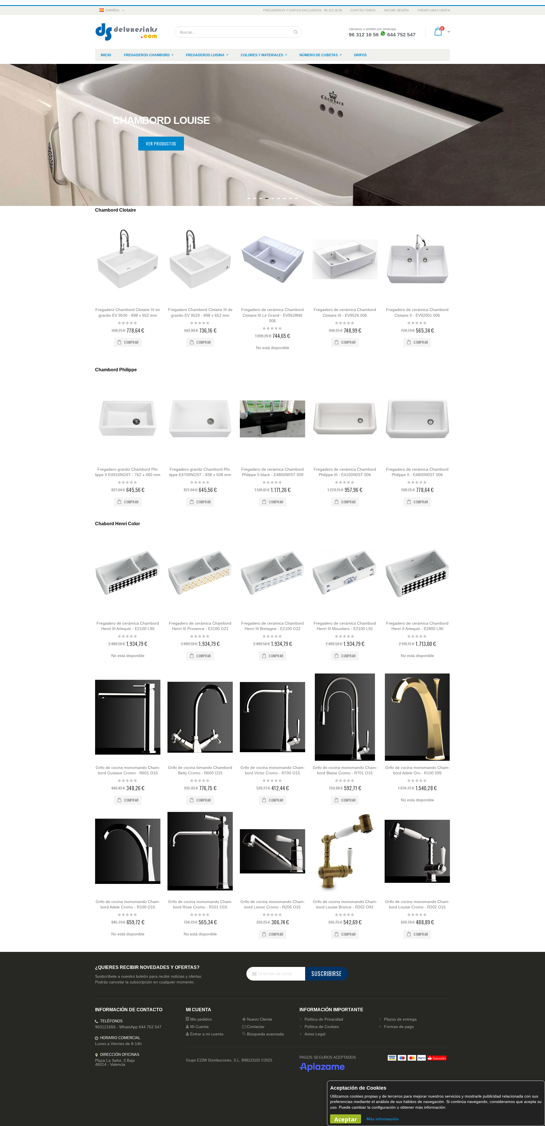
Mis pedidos (201, 1019)
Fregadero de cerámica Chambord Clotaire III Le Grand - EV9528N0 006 (272, 315)
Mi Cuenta (199, 1026)
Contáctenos (363, 10)
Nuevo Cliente (259, 1019)
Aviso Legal (315, 1034)
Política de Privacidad (324, 1019)
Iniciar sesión (396, 10)
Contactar (256, 1026)
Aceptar (345, 1119)
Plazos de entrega (400, 1019)
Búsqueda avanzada (265, 1034)
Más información (382, 1119)
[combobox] (238, 32)
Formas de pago (399, 1026)
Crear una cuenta (434, 10)
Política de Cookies (322, 1026)
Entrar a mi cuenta (206, 1034)
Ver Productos (161, 143)
